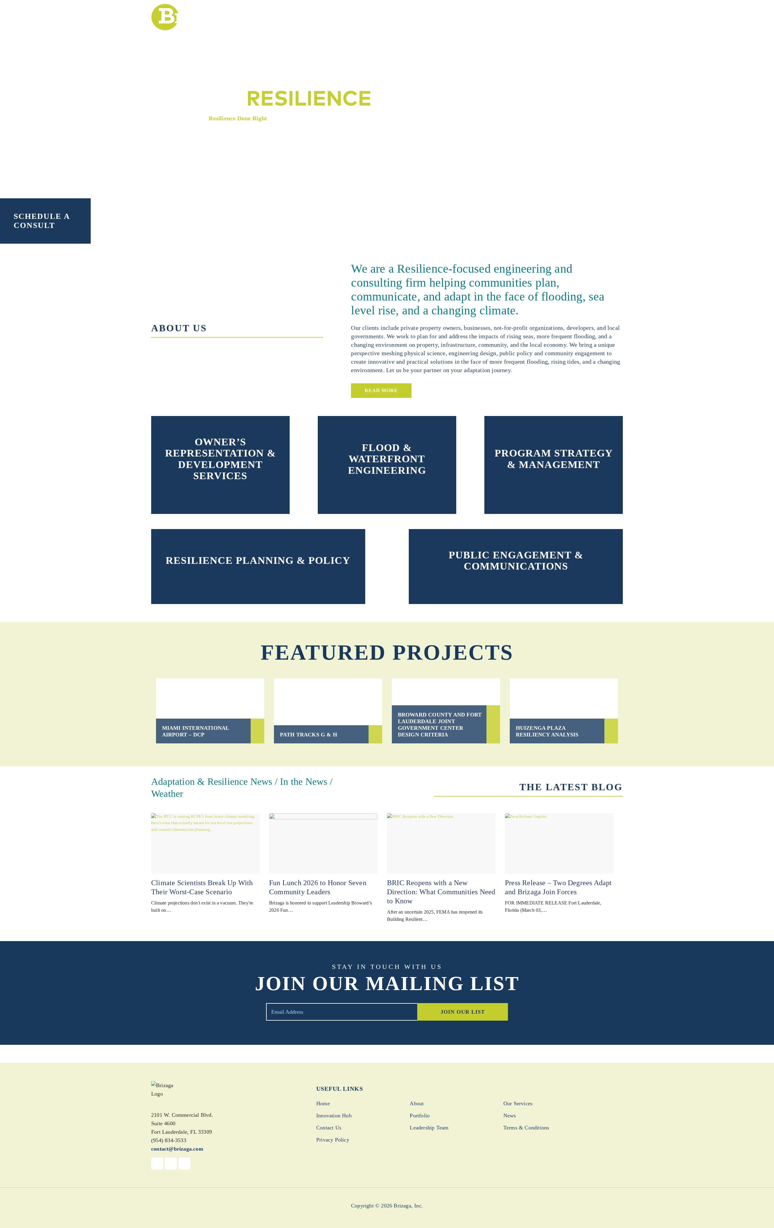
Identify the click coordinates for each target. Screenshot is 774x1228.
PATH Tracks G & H (308, 735)
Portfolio (420, 1116)
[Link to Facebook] (157, 1164)
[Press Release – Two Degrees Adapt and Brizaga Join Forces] (559, 843)
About (417, 1103)
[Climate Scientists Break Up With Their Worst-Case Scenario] (205, 843)
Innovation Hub (334, 1116)
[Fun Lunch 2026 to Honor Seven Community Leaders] (323, 843)
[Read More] (220, 493)
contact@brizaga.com (177, 1149)
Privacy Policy (332, 1140)
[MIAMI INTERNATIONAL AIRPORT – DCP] (210, 710)
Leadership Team (429, 1128)
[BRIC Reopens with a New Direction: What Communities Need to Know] (441, 843)
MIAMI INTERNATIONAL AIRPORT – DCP (195, 731)
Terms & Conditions (526, 1128)
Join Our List (463, 1012)
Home (323, 1103)
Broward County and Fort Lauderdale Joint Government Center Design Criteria (440, 725)
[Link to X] (171, 1164)
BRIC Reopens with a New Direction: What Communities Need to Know (441, 892)
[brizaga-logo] (196, 16)
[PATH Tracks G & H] (328, 710)
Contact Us (328, 1128)
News (509, 1116)
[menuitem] (379, 16)
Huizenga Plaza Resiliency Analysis (547, 731)
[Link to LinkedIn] (184, 1164)
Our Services (517, 1103)
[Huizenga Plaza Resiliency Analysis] (564, 710)
